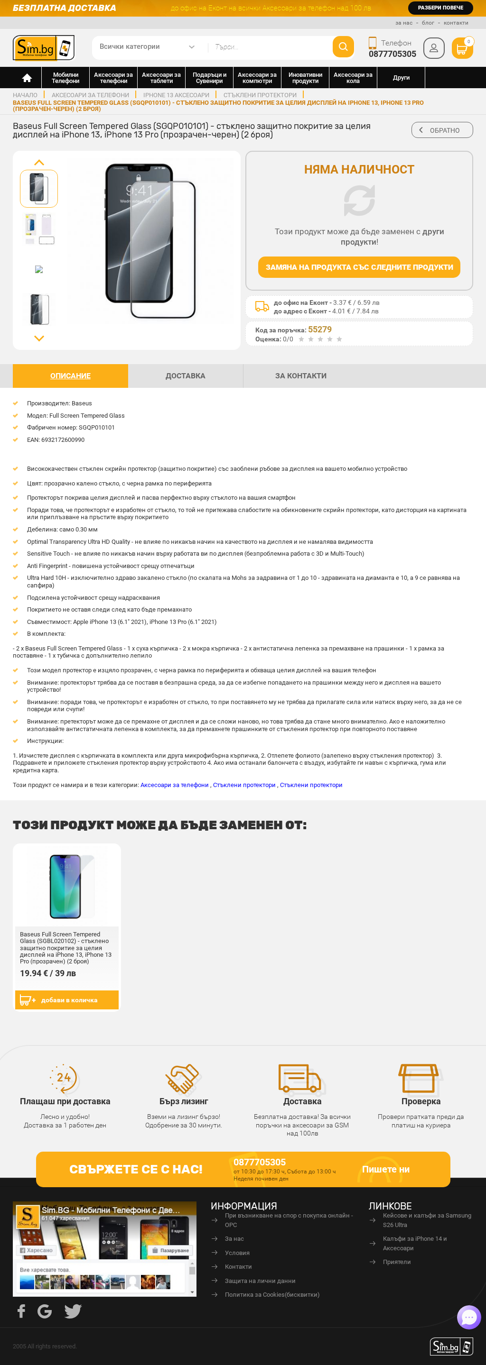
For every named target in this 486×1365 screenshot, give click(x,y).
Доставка (302, 1101)
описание (70, 375)
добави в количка (69, 1000)
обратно (445, 130)
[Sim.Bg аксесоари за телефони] (44, 47)
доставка (186, 375)
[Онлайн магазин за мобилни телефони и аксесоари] (27, 77)
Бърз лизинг (183, 1101)
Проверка (421, 1101)
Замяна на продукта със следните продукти (359, 267)
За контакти (301, 375)
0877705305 (392, 54)
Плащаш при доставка (65, 1101)
